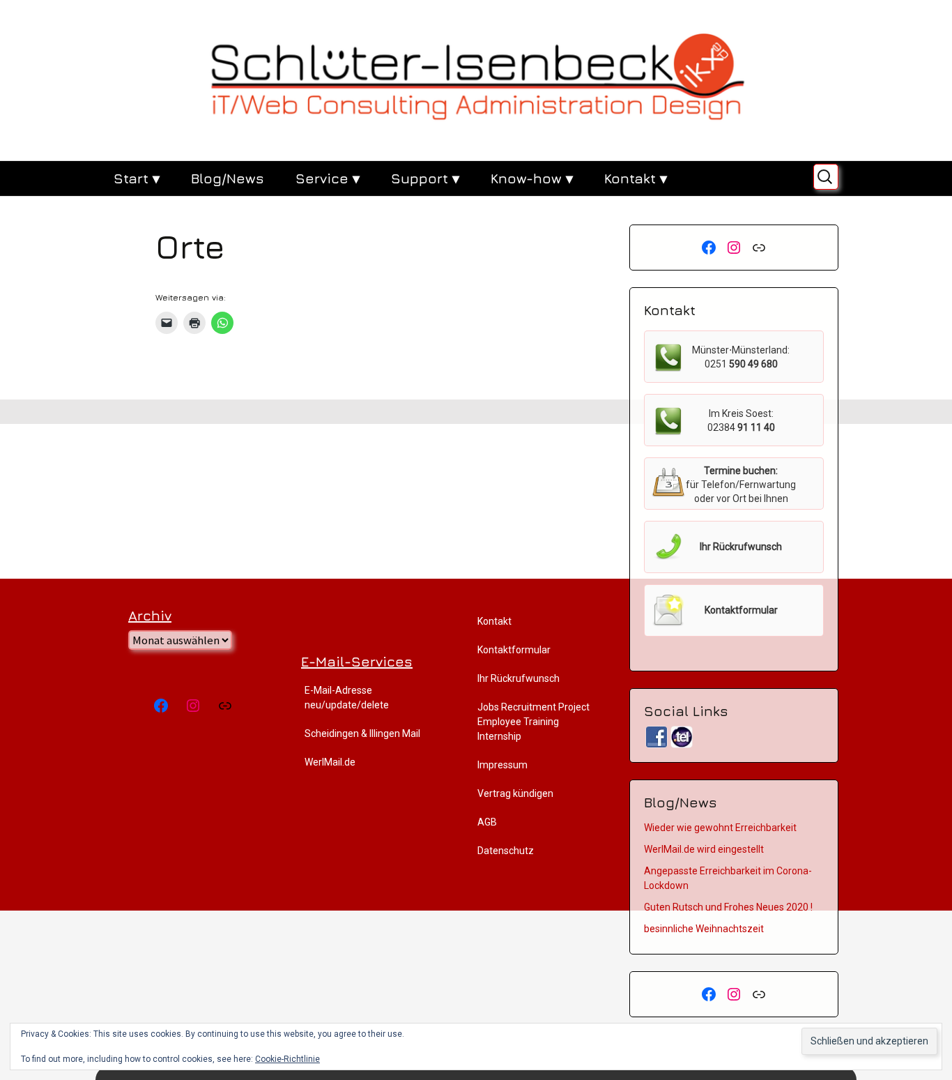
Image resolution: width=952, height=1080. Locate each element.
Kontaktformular (514, 649)
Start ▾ (137, 178)
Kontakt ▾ (635, 178)
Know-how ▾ (532, 178)
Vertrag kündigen (515, 793)
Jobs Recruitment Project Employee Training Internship (533, 721)
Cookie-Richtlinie (287, 1059)
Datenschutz (505, 850)
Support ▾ (425, 178)
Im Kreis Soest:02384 (741, 420)
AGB (487, 822)
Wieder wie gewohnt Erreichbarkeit (720, 827)
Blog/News (227, 178)
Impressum (502, 764)
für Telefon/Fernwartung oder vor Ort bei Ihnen (741, 484)
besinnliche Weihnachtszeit (704, 928)
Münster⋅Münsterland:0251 (741, 357)
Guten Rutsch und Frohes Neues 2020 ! (728, 907)
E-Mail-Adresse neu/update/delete (347, 697)
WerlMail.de (330, 762)
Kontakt (494, 621)
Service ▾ (327, 178)
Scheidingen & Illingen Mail (362, 733)
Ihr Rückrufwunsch (518, 678)
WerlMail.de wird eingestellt (704, 849)
